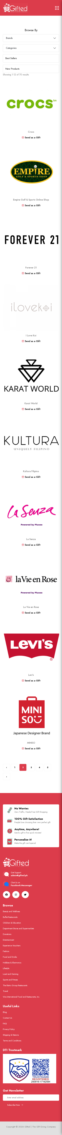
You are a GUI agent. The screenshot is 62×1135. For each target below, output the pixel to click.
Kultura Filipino (31, 471)
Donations (7, 934)
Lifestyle (6, 968)
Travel (5, 991)
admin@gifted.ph (19, 875)
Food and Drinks (10, 957)
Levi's (31, 675)
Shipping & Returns (11, 1035)
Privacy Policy (9, 1029)
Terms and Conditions (12, 1040)
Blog (5, 1012)
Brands (9, 38)
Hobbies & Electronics (12, 962)
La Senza (31, 539)
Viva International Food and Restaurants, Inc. (21, 996)
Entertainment (8, 939)
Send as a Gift (32, 137)
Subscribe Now (13, 1105)
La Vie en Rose (31, 607)
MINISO (31, 742)
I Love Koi (31, 335)
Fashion (6, 951)
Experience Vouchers (11, 945)
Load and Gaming (10, 974)
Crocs (31, 131)
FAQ (5, 1023)
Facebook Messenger (21, 885)
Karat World (31, 403)
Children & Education (12, 922)
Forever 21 (31, 267)
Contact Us (7, 1017)
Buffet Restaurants (10, 917)
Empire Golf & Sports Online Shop (31, 199)
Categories (11, 48)
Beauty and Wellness (11, 911)
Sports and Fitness (10, 979)
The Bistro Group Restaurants (15, 985)
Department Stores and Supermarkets (18, 928)
